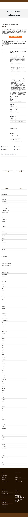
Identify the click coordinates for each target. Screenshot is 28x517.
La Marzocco (3, 419)
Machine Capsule (4, 313)
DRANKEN (3, 237)
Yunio (3, 464)
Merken (3, 354)
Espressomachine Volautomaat (6, 265)
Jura (2, 417)
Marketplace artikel (4, 194)
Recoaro (3, 251)
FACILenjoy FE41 (23, 43)
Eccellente (3, 392)
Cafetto (3, 383)
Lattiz (2, 421)
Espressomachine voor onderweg (6, 267)
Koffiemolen (3, 270)
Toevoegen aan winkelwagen (15, 36)
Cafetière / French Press (5, 272)
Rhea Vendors (4, 446)
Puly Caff (3, 439)
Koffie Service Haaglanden (5, 502)
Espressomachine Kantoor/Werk (15, 41)
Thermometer (4, 304)
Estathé (3, 240)
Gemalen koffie (4, 199)
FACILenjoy (7, 42)
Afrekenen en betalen (18, 477)
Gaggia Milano (4, 406)
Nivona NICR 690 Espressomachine (7, 170)
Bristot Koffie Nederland (5, 491)
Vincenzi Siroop (4, 254)
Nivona (3, 430)
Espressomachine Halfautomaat (6, 263)
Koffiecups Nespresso (5, 212)
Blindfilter (3, 284)
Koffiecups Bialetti (4, 201)
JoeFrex (3, 415)
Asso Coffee (3, 366)
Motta (3, 426)
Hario (3, 349)
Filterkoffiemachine (4, 274)
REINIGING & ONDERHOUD (5, 481)
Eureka (3, 397)
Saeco (3, 451)
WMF (2, 462)
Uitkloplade (3, 308)
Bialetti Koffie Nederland (5, 489)
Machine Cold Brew (4, 315)
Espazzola (3, 395)
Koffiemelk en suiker (5, 219)
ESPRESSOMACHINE (8, 41)
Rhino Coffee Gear (4, 448)
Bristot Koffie (4, 379)
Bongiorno (3, 238)
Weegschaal (3, 310)
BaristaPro (3, 370)
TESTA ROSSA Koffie (4, 457)
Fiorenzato (3, 401)
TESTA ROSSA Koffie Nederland (6, 495)
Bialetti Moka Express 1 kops (20, 170)
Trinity (3, 352)
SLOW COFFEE (3, 479)
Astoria (3, 368)
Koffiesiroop (3, 221)
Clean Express (4, 386)
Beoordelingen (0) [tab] (3, 52)
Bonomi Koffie (4, 375)
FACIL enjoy (7, 43)
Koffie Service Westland (5, 504)
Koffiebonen (3, 197)
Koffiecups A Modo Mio (5, 203)
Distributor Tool (4, 286)
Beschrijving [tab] (2, 49)
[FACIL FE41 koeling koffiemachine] (14, 21)
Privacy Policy (17, 479)
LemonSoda (3, 249)
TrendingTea (3, 226)
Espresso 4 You (4, 498)
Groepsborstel (4, 322)
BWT (2, 381)
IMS (2, 413)
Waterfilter (3, 333)
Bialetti (3, 372)
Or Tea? (3, 433)
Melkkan (3, 293)
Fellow (3, 347)
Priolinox (3, 437)
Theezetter (3, 235)
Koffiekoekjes (4, 215)
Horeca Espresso (4, 500)
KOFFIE (2, 196)
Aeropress (3, 338)
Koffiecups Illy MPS (4, 208)
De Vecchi (3, 390)
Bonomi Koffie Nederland (5, 493)
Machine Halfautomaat (5, 318)
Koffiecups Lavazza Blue (5, 210)
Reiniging (3, 297)
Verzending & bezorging (18, 481)
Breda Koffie (3, 377)
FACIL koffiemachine (15, 43)
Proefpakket (3, 223)
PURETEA (3, 442)
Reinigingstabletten (4, 331)
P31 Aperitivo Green (4, 245)
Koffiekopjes (3, 217)
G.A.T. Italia (3, 404)
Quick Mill (3, 444)
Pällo (2, 435)
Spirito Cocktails (4, 507)
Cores (3, 343)
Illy (2, 410)
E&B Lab (3, 345)
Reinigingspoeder (4, 329)
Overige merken (4, 359)
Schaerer (3, 455)
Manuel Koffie (4, 424)
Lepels (3, 290)
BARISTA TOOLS (4, 281)
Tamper (3, 299)
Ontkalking (3, 327)
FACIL (4, 43)
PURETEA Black (4, 231)
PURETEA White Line (5, 233)
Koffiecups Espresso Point (5, 206)
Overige (3, 295)
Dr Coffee (3, 388)
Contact (16, 475)
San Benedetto (4, 242)
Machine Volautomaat (5, 320)
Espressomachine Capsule (5, 261)
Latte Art (3, 288)
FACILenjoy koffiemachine (5, 44)
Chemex (3, 340)
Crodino (3, 247)
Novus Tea (3, 228)
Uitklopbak (3, 306)
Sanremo (3, 453)
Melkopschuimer (4, 276)
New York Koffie (4, 428)
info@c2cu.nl (18, 493)
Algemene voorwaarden (18, 472)
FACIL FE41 (10, 43)
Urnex (3, 460)
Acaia (2, 336)
